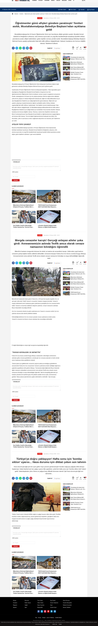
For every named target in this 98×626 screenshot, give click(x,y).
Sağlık (26, 605)
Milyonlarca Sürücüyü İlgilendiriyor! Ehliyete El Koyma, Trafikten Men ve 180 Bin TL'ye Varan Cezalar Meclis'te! (23, 206)
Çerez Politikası (50, 617)
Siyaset (15, 607)
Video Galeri (63, 9)
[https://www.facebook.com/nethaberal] (38, 611)
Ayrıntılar (54, 624)
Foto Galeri (73, 9)
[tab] (16, 162)
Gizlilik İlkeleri (58, 617)
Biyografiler (40, 607)
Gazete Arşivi (53, 607)
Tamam (60, 624)
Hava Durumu (66, 600)
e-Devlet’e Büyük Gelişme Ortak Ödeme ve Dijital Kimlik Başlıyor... (47, 226)
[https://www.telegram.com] (55, 611)
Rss (36, 617)
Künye (39, 617)
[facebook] (13, 48)
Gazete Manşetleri (67, 602)
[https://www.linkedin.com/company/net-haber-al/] (51, 611)
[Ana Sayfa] (12, 14)
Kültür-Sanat (28, 602)
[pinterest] (30, 48)
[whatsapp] (20, 48)
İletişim (44, 617)
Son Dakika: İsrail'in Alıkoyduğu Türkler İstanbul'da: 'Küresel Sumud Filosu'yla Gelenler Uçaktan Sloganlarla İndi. (23, 226)
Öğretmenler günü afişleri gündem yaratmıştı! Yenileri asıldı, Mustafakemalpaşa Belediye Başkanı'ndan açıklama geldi (51, 13)
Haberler (16, 13)
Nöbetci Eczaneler (67, 605)
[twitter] (16, 48)
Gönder (16, 180)
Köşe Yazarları (40, 605)
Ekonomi (27, 600)
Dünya (14, 600)
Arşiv (51, 605)
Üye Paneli (91, 9)
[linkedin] (27, 48)
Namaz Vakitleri (66, 607)
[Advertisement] (36, 147)
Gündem (21, 13)
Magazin (15, 605)
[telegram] (23, 48)
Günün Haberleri (54, 602)
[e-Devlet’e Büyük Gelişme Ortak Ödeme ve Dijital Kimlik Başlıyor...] (49, 216)
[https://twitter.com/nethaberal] (42, 611)
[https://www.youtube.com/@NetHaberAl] (48, 611)
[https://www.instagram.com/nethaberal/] (45, 611)
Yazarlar (82, 9)
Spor (26, 607)
